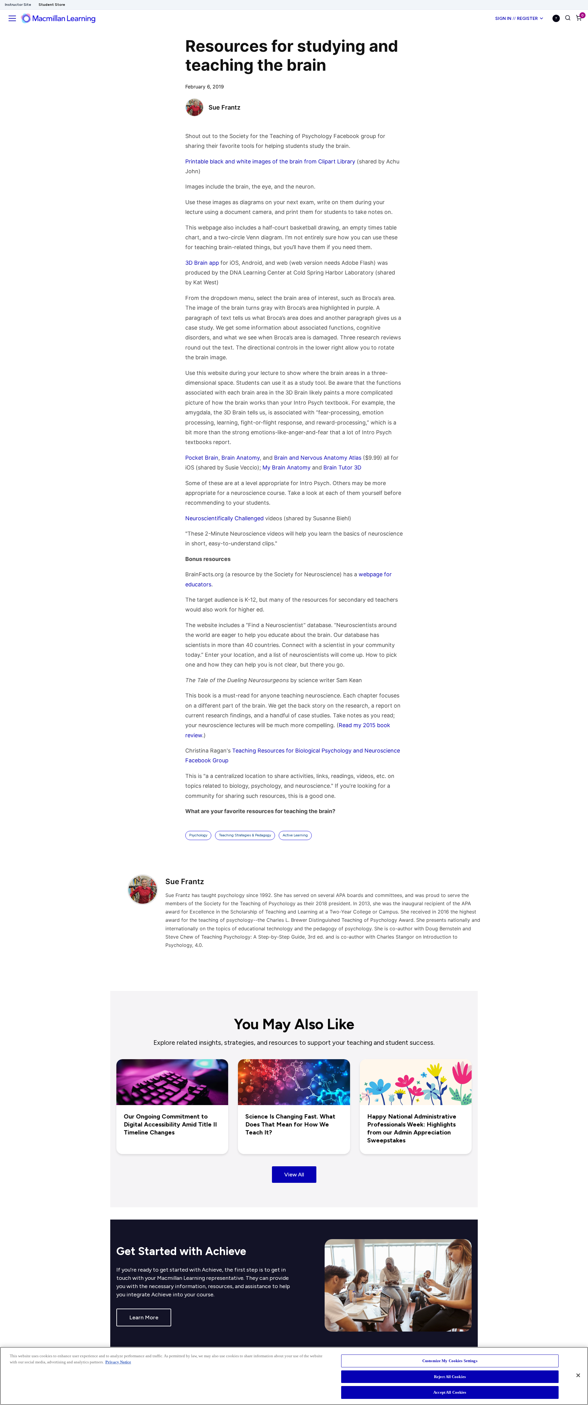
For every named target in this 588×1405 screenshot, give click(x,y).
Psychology (198, 835)
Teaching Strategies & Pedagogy (245, 835)
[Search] (568, 18)
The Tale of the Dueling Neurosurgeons (237, 680)
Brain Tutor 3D (342, 467)
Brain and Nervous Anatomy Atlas (317, 457)
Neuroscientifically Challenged (224, 518)
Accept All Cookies (449, 1392)
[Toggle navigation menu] (12, 18)
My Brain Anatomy (286, 467)
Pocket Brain (201, 457)
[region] (294, 1376)
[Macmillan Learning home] (58, 18)
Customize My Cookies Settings (449, 1360)
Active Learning (295, 835)
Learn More (143, 1317)
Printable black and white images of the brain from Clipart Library (270, 161)
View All (294, 1174)
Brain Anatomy (240, 457)
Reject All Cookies (450, 1376)
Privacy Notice (118, 1362)
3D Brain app (202, 263)
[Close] (578, 1375)
